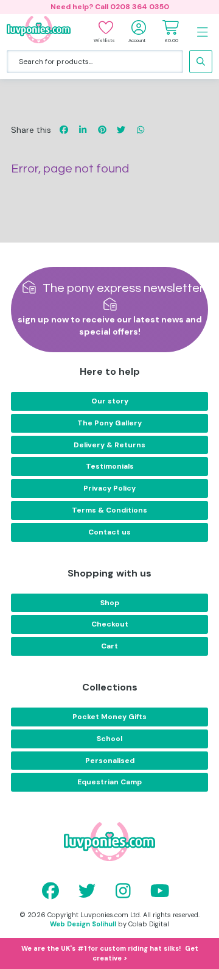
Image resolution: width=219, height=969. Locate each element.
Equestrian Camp (109, 782)
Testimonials (110, 466)
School (109, 739)
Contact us (109, 532)
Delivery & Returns (109, 445)
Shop (109, 603)
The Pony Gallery (109, 423)
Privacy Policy (109, 488)
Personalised (109, 760)
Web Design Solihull (83, 924)
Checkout (109, 624)
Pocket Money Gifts (109, 717)
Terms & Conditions (109, 510)
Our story (109, 401)
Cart (109, 646)
